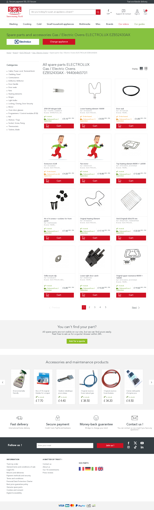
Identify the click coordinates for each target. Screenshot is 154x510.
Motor (10, 107)
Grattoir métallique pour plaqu (65, 392)
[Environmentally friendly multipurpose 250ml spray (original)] (20, 378)
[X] (135, 445)
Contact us (47, 464)
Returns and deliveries (15, 473)
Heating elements (15, 94)
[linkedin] (142, 449)
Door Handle (13, 84)
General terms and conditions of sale (21, 467)
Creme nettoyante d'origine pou (133, 392)
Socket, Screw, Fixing (16, 123)
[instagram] (128, 449)
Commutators (13, 78)
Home (9, 53)
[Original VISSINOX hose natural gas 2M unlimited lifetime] (88, 378)
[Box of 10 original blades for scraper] (43, 378)
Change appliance (59, 42)
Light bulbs (12, 100)
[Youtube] (142, 445)
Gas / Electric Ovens (40, 53)
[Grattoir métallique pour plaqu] (65, 378)
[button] (2, 382)
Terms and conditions (15, 478)
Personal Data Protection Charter (19, 481)
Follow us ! (15, 445)
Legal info (10, 470)
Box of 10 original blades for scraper (43, 392)
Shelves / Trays (14, 120)
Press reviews (48, 473)
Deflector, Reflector (16, 81)
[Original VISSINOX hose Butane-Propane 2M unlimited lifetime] (111, 378)
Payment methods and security (19, 476)
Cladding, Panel (14, 74)
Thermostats (13, 126)
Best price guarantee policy (17, 484)
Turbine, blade (14, 130)
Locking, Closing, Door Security (20, 104)
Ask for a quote (77, 341)
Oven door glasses (15, 110)
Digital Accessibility (14, 493)
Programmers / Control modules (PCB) (23, 113)
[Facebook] (128, 445)
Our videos (124, 24)
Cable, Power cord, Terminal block (21, 71)
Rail (9, 117)
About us (46, 467)
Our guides (139, 24)
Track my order (12, 464)
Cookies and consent (15, 490)
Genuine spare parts (14, 487)
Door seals (12, 87)
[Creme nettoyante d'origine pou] (133, 378)
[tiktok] (135, 449)
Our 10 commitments (51, 470)
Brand (15, 53)
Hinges (11, 97)
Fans (10, 91)
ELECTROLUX (25, 53)
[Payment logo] (77, 505)
